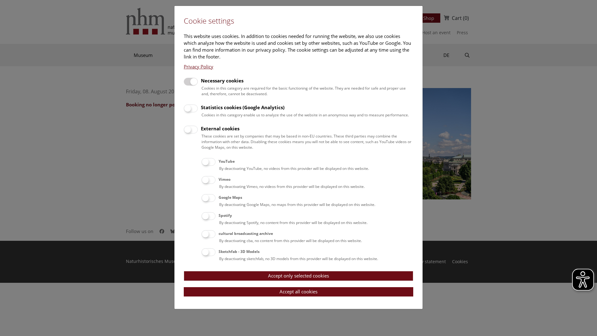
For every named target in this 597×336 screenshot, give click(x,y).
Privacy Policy (198, 66)
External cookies (220, 128)
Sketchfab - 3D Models (239, 251)
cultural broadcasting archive (246, 233)
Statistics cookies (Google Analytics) (243, 107)
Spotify (225, 215)
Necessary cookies (222, 80)
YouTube (227, 161)
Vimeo (224, 179)
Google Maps (230, 197)
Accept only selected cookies (298, 276)
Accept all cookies (298, 291)
